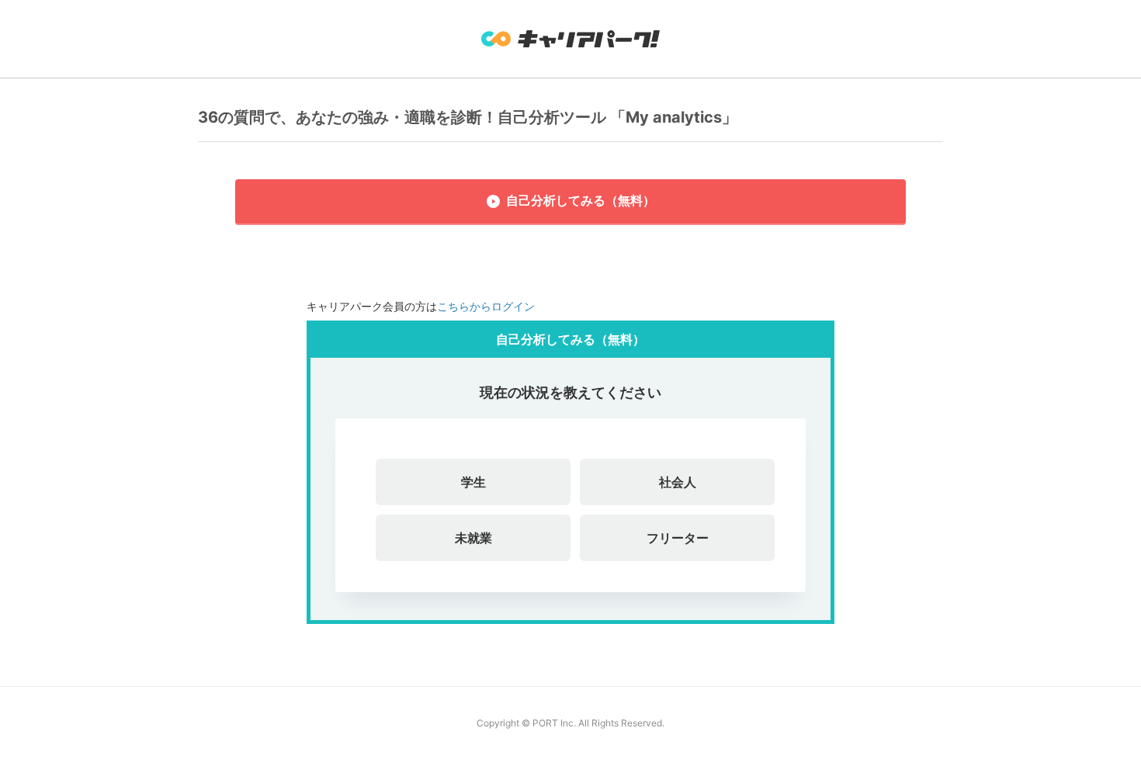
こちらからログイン (486, 306)
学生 (473, 482)
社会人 (677, 482)
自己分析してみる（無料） (580, 200)
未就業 (473, 538)
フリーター (678, 538)
